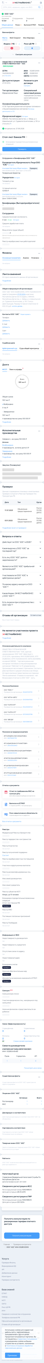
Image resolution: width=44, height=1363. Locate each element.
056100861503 (27, 722)
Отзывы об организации (11, 1324)
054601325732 (27, 692)
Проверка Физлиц (9, 1262)
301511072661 (11, 775)
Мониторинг (6, 1276)
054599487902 (28, 700)
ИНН (3, 1310)
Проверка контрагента (11, 1280)
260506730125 (12, 753)
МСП (4, 1300)
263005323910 (12, 760)
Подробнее (6, 638)
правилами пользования (27, 1339)
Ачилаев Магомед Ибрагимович (15, 168)
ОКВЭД (4, 1297)
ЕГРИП (4, 1293)
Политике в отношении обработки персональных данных (19, 1347)
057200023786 (28, 714)
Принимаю (12, 1355)
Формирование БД (9, 1266)
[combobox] (22, 7)
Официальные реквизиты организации (17, 1321)
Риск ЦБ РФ (6, 1307)
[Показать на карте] (10, 124)
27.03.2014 (7, 76)
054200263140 (28, 707)
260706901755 (12, 738)
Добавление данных (9, 1273)
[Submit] (39, 7)
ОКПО (4, 1304)
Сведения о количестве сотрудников (16, 1314)
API (3, 1269)
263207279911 (12, 768)
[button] (40, 2)
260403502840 (12, 745)
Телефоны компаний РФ (11, 1317)
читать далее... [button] (18, 306)
